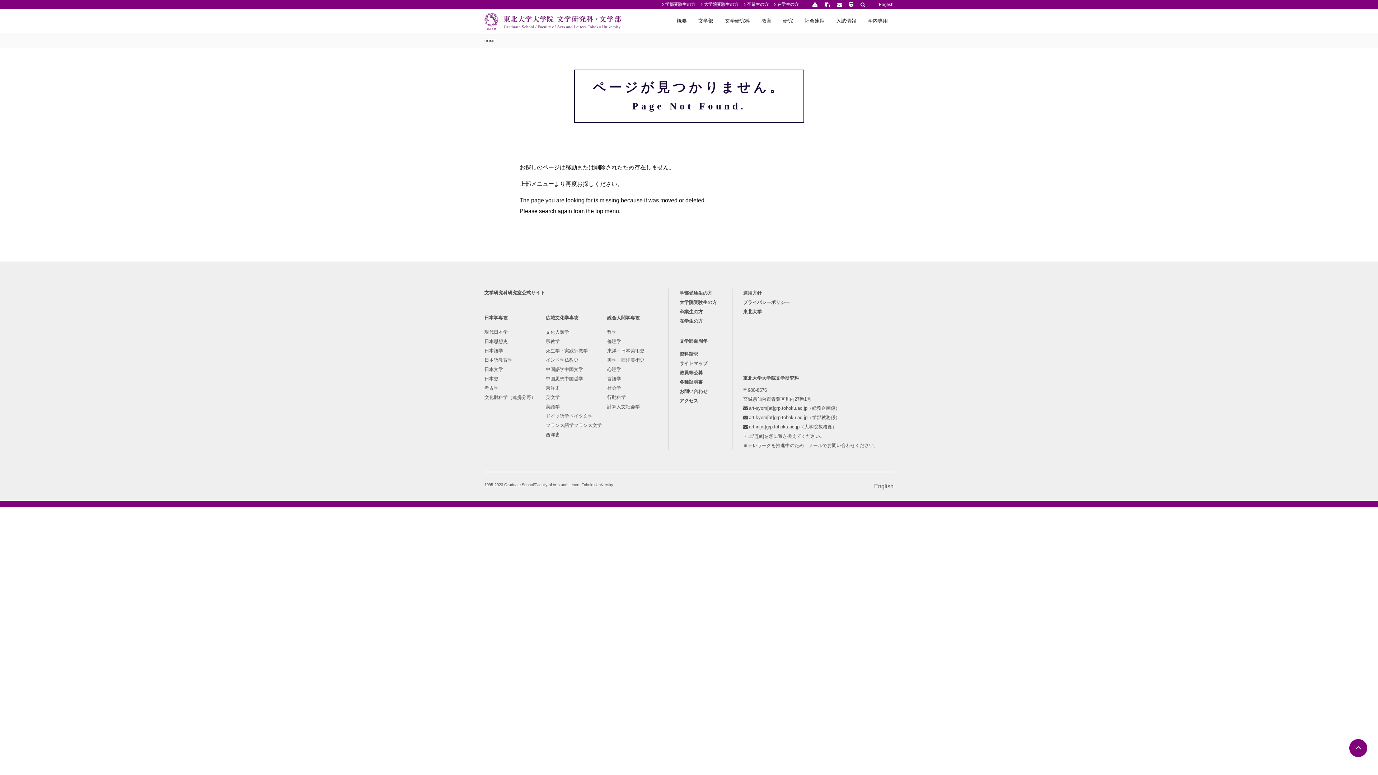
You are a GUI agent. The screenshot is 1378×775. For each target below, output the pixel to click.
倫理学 (614, 341)
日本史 (491, 378)
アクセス (689, 400)
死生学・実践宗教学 (567, 350)
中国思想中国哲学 (564, 378)
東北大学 (752, 311)
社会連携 (815, 21)
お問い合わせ (694, 391)
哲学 (612, 332)
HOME (489, 41)
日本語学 (493, 350)
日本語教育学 (498, 360)
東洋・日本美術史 (626, 350)
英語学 (553, 406)
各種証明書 (691, 382)
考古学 (491, 388)
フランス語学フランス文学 (574, 425)
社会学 (614, 388)
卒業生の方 (758, 4)
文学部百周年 (694, 341)
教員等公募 (691, 372)
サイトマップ (694, 363)
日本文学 (493, 369)
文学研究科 (737, 21)
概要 (682, 21)
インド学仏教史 (562, 360)
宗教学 (553, 341)
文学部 (705, 21)
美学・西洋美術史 (626, 360)
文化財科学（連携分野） (510, 397)
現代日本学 (496, 332)
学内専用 (878, 21)
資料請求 (689, 354)
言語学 (614, 378)
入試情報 (846, 21)
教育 (766, 21)
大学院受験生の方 (721, 4)
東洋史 (553, 388)
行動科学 (616, 397)
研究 (788, 21)
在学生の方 (788, 4)
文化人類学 (557, 332)
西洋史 (553, 434)
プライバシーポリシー (766, 302)
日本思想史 (496, 341)
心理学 (614, 369)
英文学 (553, 397)
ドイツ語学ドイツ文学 (569, 416)
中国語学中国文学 (564, 369)
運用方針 (752, 293)
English (886, 4)
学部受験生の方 (680, 4)
